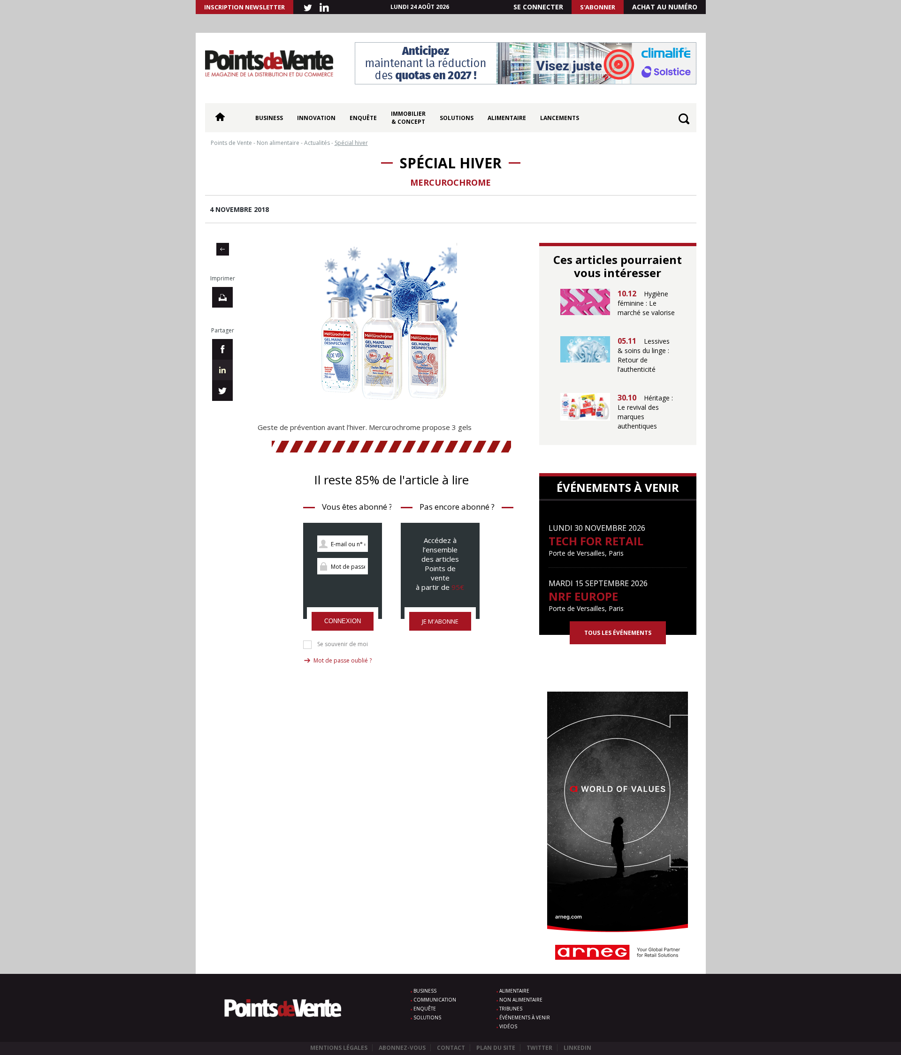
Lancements (559, 118)
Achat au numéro (664, 6)
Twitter (539, 1048)
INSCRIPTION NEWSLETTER (244, 7)
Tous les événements (617, 633)
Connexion (342, 621)
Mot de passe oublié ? (342, 660)
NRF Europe (583, 596)
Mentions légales (338, 1048)
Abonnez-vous (402, 1048)
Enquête (363, 118)
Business (269, 118)
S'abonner (597, 7)
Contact (451, 1048)
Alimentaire (507, 118)
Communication (434, 999)
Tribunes (510, 1008)
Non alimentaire (520, 999)
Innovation (316, 118)
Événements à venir (524, 1017)
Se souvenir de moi (342, 644)
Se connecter (538, 6)
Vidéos (508, 1026)
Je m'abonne (440, 621)
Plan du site (495, 1048)
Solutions (456, 118)
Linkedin (577, 1048)
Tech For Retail (596, 541)
